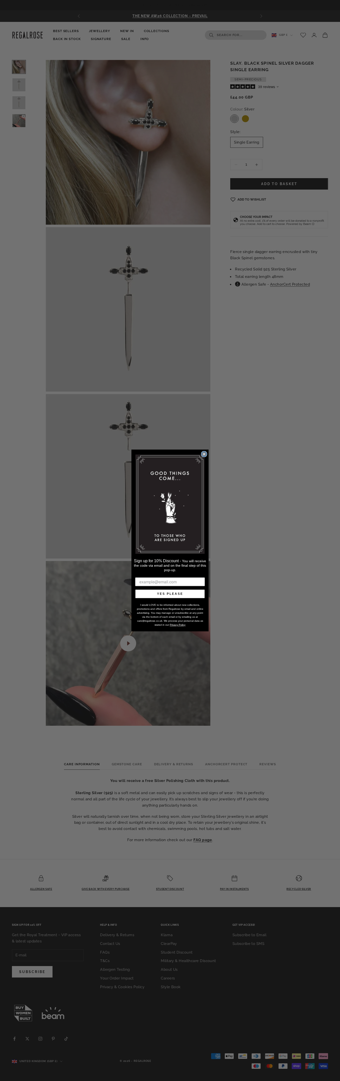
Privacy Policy (177, 624)
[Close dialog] (204, 454)
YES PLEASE (170, 594)
